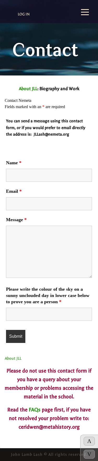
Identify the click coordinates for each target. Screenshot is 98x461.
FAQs (35, 410)
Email (14, 191)
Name (13, 162)
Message (16, 219)
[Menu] (85, 12)
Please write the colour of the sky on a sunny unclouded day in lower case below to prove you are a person (47, 295)
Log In (24, 14)
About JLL (28, 88)
